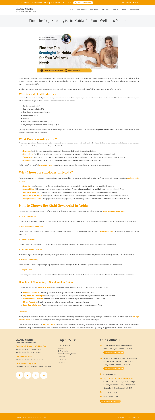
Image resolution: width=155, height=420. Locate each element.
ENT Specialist (63, 351)
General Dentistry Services (68, 354)
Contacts (134, 10)
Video (124, 10)
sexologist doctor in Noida (103, 129)
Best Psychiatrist (64, 345)
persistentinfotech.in (131, 417)
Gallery (105, 10)
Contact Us (62, 359)
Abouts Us (82, 10)
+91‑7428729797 (110, 392)
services (94, 10)
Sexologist (62, 348)
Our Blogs (61, 362)
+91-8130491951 (84, 2)
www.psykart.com (110, 396)
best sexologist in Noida (89, 189)
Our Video (61, 357)
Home (70, 10)
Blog (115, 10)
